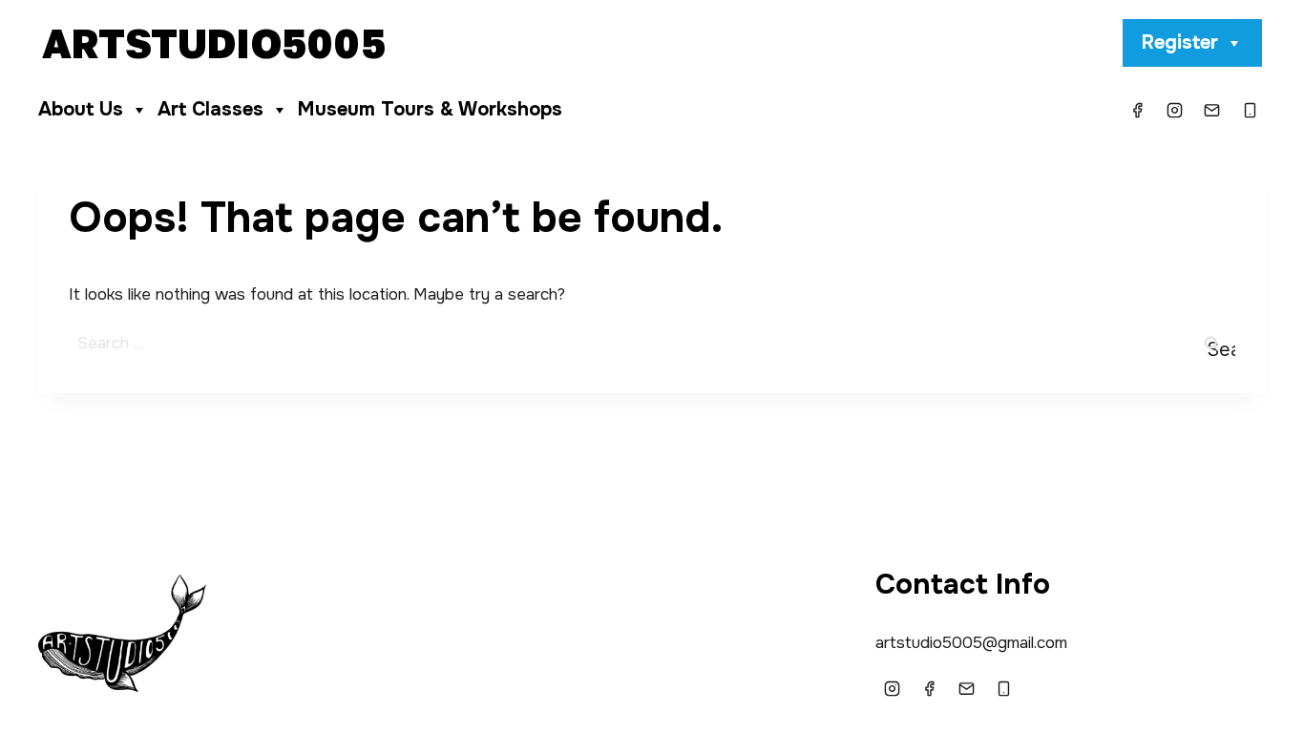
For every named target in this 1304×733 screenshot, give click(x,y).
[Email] (1212, 110)
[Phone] (1249, 110)
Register (1180, 42)
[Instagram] (1175, 110)
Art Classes (210, 109)
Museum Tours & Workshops (430, 109)
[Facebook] (1138, 110)
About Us (80, 109)
